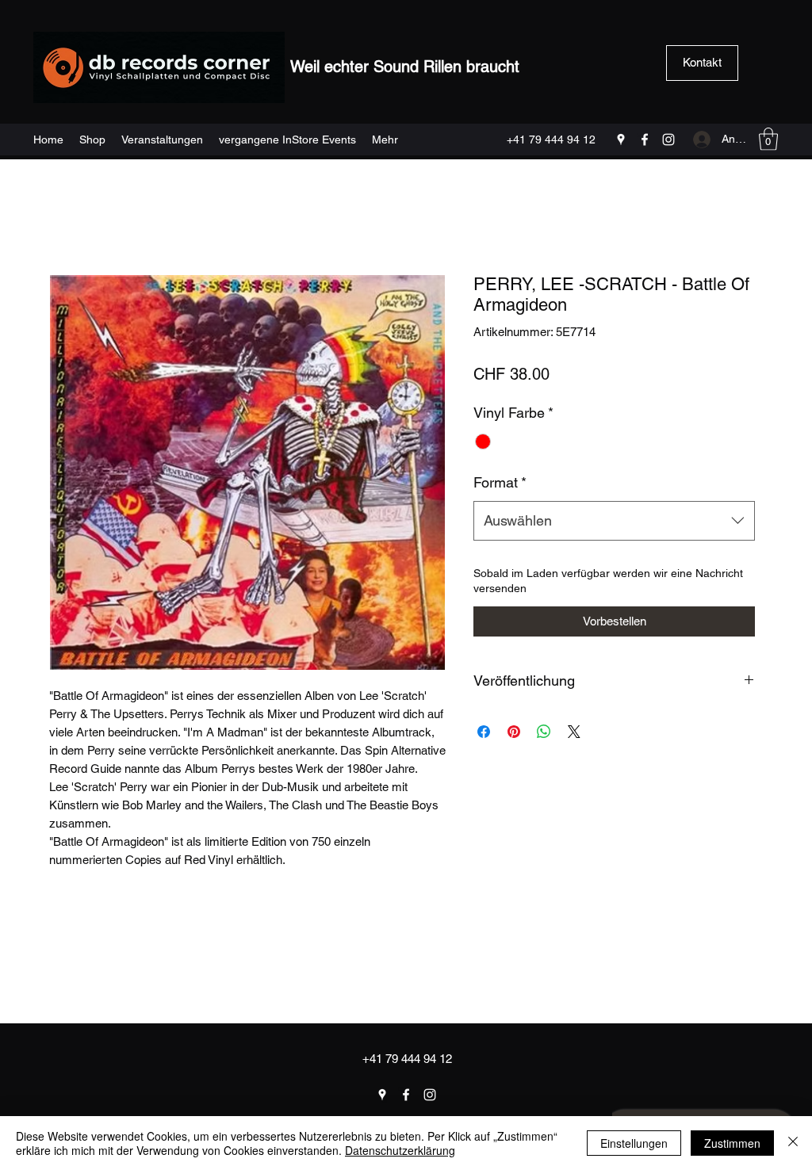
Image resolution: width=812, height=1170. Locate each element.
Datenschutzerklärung (400, 1150)
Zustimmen (732, 1143)
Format (500, 482)
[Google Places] (621, 139)
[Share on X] (574, 731)
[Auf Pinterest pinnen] (513, 731)
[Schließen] (792, 1143)
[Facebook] (645, 139)
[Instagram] (668, 139)
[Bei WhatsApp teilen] (543, 731)
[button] (768, 139)
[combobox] (614, 521)
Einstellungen (634, 1143)
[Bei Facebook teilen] (483, 731)
